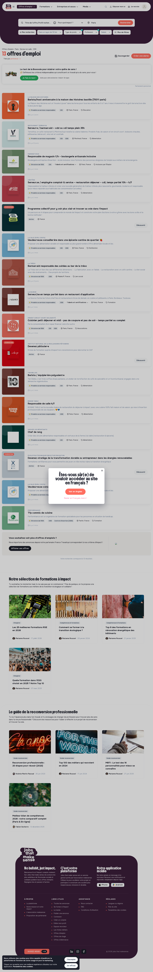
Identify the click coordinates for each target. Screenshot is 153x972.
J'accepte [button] (71, 959)
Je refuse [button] (71, 965)
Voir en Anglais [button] (75, 491)
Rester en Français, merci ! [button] (75, 498)
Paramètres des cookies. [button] (23, 967)
